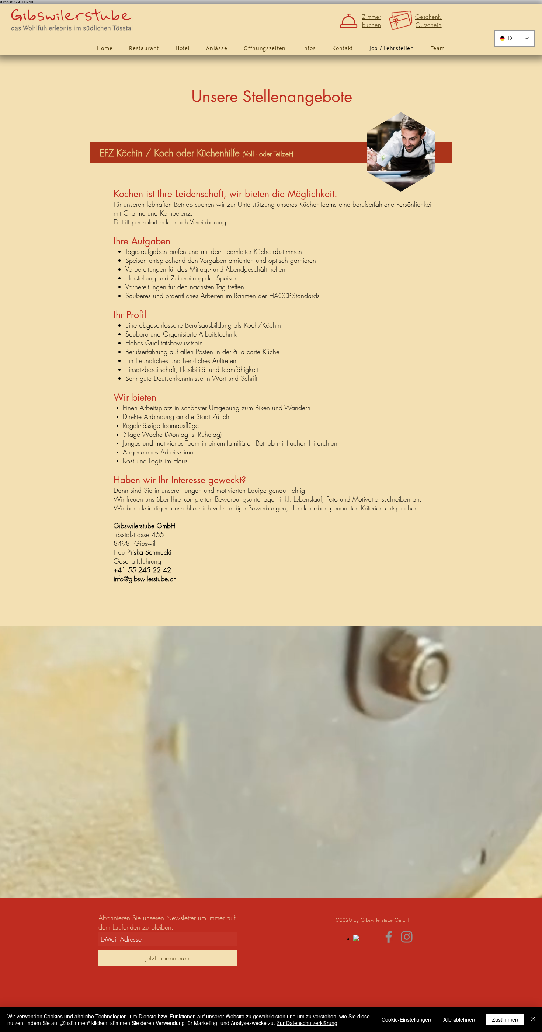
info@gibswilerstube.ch (145, 578)
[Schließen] (533, 1019)
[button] (308, 48)
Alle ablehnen (459, 1019)
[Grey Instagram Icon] (406, 937)
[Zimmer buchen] (350, 20)
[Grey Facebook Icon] (388, 937)
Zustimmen (505, 1019)
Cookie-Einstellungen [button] (406, 1019)
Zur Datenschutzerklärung (307, 1022)
